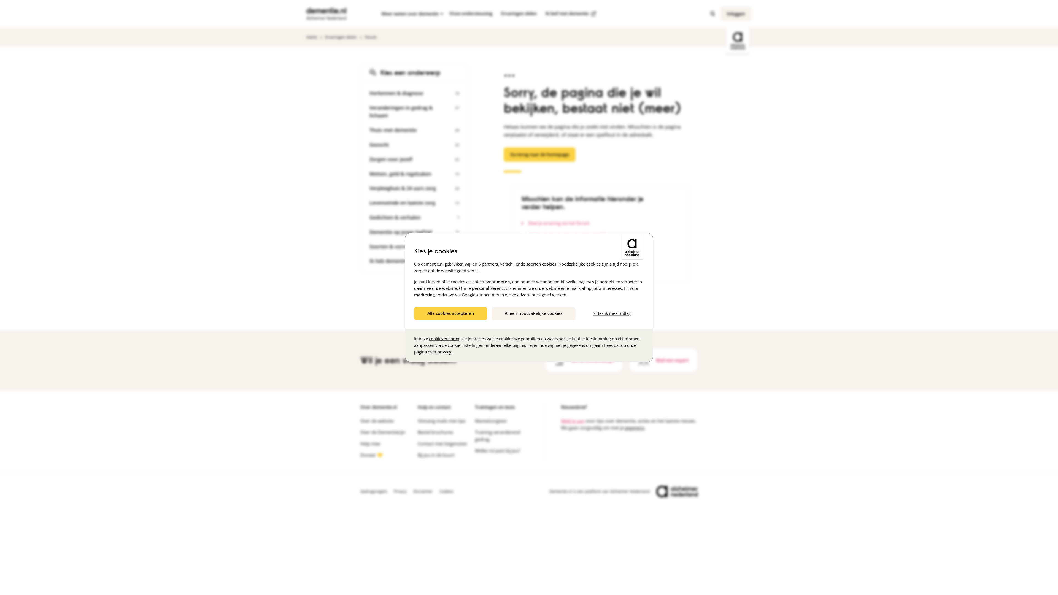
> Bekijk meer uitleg (612, 313)
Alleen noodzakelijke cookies (533, 313)
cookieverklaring (444, 339)
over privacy (439, 352)
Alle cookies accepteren (450, 313)
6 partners (488, 264)
